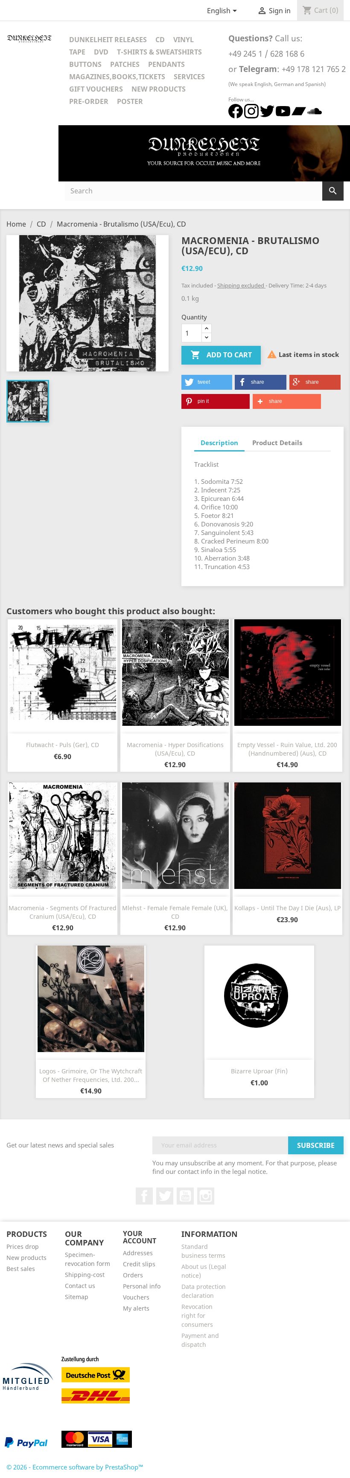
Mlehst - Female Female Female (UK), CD (175, 912)
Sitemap (76, 1297)
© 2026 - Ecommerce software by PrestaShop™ (74, 1467)
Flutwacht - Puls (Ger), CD (62, 745)
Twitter (164, 1196)
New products (26, 1258)
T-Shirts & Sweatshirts (159, 52)
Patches (125, 64)
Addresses (138, 1253)
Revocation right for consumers (197, 1315)
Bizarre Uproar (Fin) (259, 1071)
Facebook (144, 1196)
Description (219, 442)
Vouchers (136, 1297)
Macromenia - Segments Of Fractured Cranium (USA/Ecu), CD (63, 912)
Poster (130, 101)
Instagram (205, 1196)
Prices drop (22, 1246)
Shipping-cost (85, 1275)
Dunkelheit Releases (108, 39)
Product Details (277, 442)
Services (189, 76)
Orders (133, 1275)
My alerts (136, 1308)
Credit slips (139, 1264)
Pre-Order (88, 101)
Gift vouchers (96, 89)
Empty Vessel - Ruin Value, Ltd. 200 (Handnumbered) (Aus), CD (287, 749)
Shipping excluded (241, 285)
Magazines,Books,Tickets (117, 76)
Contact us (80, 1286)
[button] (206, 382)
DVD (101, 52)
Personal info (141, 1286)
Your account (139, 1237)
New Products (158, 89)
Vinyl (183, 39)
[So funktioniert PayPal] (26, 1442)
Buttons (85, 64)
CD (160, 39)
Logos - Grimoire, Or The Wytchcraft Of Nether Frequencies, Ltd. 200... (90, 1075)
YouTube (185, 1196)
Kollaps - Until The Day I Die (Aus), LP (287, 908)
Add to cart (221, 355)
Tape (77, 52)
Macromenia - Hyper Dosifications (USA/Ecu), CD (175, 749)
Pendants (166, 64)
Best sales (20, 1269)
